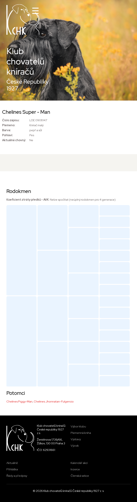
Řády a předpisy (16, 476)
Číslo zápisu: (10, 120)
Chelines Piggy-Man (19, 401)
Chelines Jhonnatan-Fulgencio (54, 401)
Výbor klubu (78, 426)
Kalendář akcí (79, 463)
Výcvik (75, 446)
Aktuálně (12, 463)
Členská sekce (80, 476)
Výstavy (76, 439)
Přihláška (12, 469)
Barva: (6, 130)
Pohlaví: (7, 135)
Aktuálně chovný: (14, 140)
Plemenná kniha (81, 433)
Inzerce (75, 469)
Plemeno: (8, 125)
